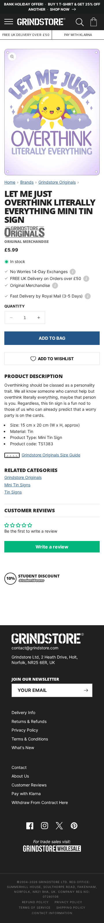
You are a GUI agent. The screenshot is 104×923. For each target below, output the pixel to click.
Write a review (52, 547)
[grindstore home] (52, 639)
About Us (20, 776)
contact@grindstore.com (35, 647)
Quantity (14, 306)
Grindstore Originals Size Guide (51, 454)
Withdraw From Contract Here (40, 802)
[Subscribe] (85, 690)
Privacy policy (68, 902)
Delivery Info (23, 712)
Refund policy (35, 902)
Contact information (52, 913)
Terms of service (35, 907)
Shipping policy (71, 907)
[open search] (80, 22)
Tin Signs (13, 492)
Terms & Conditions (30, 738)
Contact (19, 767)
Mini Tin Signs (17, 484)
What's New (23, 747)
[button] (94, 22)
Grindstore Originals (23, 477)
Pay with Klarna (26, 793)
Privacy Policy (25, 730)
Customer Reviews (29, 784)
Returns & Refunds (29, 721)
